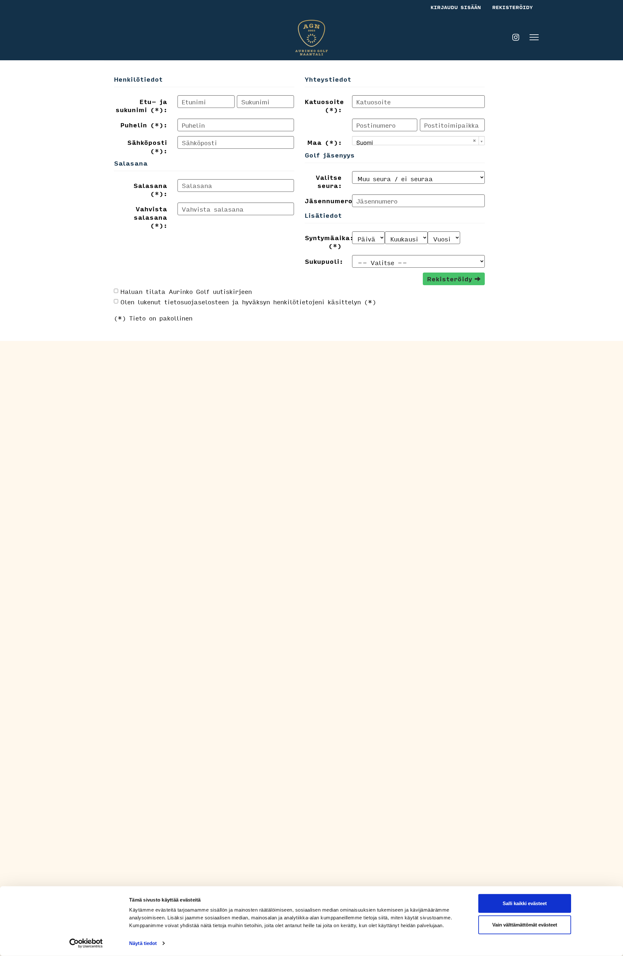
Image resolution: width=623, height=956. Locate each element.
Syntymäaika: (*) (326, 241)
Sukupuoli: (324, 260)
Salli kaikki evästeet (525, 903)
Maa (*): (324, 141)
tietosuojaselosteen (196, 302)
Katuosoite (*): (324, 105)
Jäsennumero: (326, 200)
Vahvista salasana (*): (150, 216)
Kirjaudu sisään (456, 7)
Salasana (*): (150, 189)
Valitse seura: (329, 181)
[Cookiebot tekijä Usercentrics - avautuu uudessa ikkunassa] (86, 943)
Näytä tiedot (143, 943)
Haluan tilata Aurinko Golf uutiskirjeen (186, 291)
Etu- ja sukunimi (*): (141, 105)
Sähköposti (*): (147, 146)
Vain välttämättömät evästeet (524, 924)
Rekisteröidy (512, 7)
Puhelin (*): (143, 124)
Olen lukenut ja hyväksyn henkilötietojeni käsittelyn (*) (248, 302)
